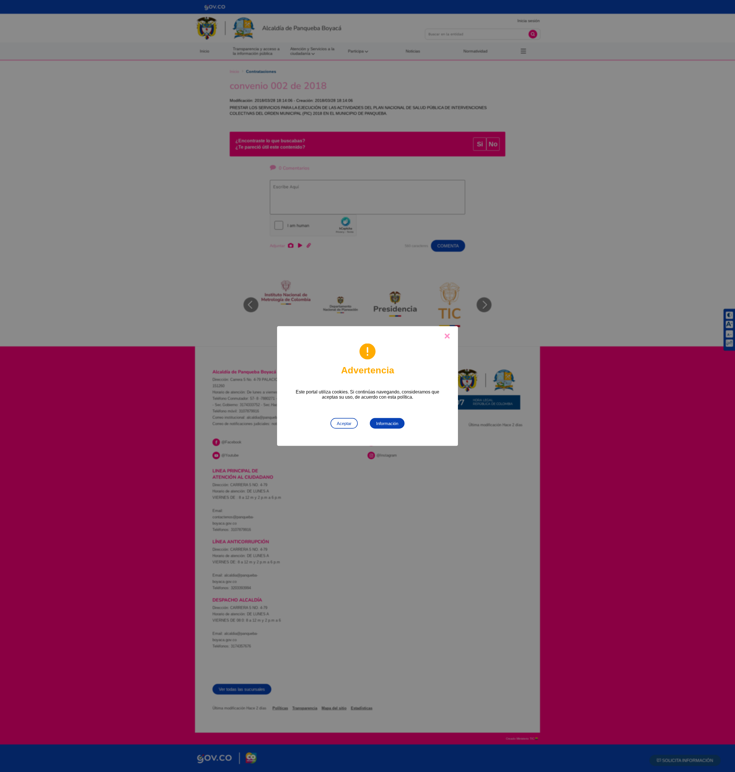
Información (387, 423)
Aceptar (344, 423)
